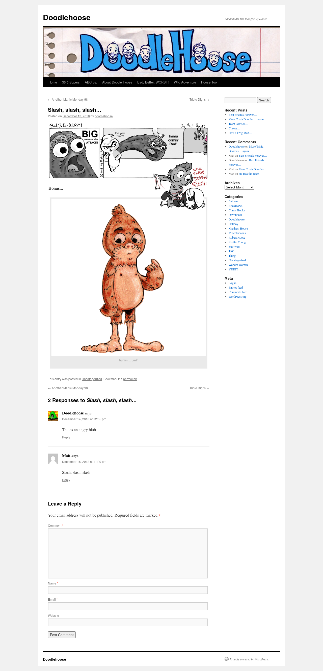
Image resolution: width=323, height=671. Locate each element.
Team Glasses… (238, 124)
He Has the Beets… (250, 174)
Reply (66, 437)
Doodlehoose (67, 17)
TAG (231, 251)
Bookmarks (236, 206)
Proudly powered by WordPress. (249, 659)
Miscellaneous (237, 233)
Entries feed (236, 287)
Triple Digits (199, 99)
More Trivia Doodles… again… (248, 119)
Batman (233, 201)
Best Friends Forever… (243, 115)
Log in (232, 283)
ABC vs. (91, 82)
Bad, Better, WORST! (153, 82)
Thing (232, 256)
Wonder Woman (238, 265)
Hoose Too (209, 82)
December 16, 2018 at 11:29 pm (84, 461)
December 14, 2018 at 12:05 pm (84, 419)
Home (52, 82)
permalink (130, 379)
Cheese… (234, 128)
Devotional (235, 215)
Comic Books (237, 210)
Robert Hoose (237, 237)
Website (53, 615)
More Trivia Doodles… (253, 169)
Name (53, 583)
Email (53, 599)
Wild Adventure (185, 82)
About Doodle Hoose (117, 82)
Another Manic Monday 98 (68, 99)
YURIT (233, 269)
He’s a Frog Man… (240, 133)
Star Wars (234, 246)
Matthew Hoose (238, 228)
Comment (55, 525)
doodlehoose (104, 116)
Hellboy (233, 224)
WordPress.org (238, 296)
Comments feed (238, 292)
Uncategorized (92, 379)
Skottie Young (237, 242)
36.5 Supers (71, 82)
